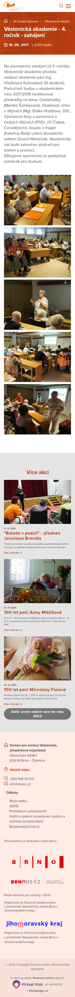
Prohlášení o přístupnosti (27, 811)
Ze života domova (25, 21)
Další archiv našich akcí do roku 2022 (37, 713)
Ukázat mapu (20, 770)
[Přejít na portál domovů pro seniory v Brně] (37, 867)
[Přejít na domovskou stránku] (13, 6)
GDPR (13, 806)
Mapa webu (18, 801)
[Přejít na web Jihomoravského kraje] (37, 921)
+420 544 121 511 (22, 779)
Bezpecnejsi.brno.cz (24, 826)
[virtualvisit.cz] (28, 984)
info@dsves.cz (20, 784)
